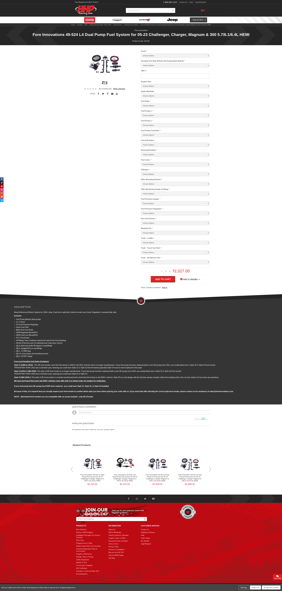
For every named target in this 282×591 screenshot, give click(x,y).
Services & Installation (116, 549)
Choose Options (92, 465)
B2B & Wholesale (115, 532)
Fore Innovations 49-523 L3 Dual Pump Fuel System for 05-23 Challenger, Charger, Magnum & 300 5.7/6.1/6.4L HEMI (157, 478)
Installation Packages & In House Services (88, 536)
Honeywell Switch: (149, 150)
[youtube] (153, 499)
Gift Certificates (81, 568)
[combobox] (150, 10)
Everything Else (81, 574)
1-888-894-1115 (170, 2)
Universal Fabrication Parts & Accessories (86, 550)
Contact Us (183, 2)
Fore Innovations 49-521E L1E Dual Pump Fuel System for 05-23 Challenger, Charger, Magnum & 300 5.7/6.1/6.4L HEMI (125, 478)
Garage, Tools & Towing (84, 557)
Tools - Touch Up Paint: (151, 248)
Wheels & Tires (81, 562)
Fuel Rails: (146, 101)
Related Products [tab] (82, 445)
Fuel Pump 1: (147, 111)
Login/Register (200, 2)
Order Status (145, 538)
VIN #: (144, 71)
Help (191, 2)
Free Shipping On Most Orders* (86, 2)
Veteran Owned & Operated (118, 535)
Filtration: (145, 170)
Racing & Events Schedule (118, 541)
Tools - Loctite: (147, 238)
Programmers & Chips (84, 543)
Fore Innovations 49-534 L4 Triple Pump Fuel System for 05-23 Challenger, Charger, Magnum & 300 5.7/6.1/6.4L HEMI (92, 478)
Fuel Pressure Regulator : (152, 209)
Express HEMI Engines (84, 532)
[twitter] (145, 499)
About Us (112, 529)
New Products (81, 529)
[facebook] (129, 499)
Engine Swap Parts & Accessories (88, 546)
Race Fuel (79, 540)
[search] (173, 10)
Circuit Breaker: (148, 140)
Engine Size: (146, 82)
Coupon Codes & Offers (117, 538)
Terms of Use (113, 544)
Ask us (164, 287)
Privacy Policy (114, 547)
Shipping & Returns (148, 532)
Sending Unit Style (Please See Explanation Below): (163, 61)
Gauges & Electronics (84, 554)
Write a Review (119, 89)
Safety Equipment (82, 560)
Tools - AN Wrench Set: (151, 258)
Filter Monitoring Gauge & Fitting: (155, 189)
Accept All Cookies (271, 587)
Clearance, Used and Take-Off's (87, 571)
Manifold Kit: (147, 228)
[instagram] (137, 499)
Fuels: (144, 51)
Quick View (92, 460)
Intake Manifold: (147, 91)
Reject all (255, 587)
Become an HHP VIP (116, 552)
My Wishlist (145, 541)
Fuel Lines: (146, 160)
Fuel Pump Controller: (150, 130)
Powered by (197, 419)
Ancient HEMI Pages (116, 555)
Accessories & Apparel (84, 565)
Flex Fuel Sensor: (149, 219)
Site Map (112, 558)
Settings (243, 587)
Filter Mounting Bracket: (151, 179)
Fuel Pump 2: (147, 121)
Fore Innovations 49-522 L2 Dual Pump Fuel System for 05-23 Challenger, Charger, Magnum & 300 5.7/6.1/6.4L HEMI (190, 478)
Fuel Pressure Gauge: (150, 199)
